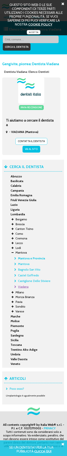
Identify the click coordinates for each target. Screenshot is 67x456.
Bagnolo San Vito (29, 269)
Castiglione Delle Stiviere (34, 281)
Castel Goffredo (28, 275)
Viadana (23, 287)
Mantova (23, 264)
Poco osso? (16, 388)
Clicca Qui (43, 451)
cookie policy (40, 24)
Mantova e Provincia (31, 258)
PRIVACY (50, 428)
